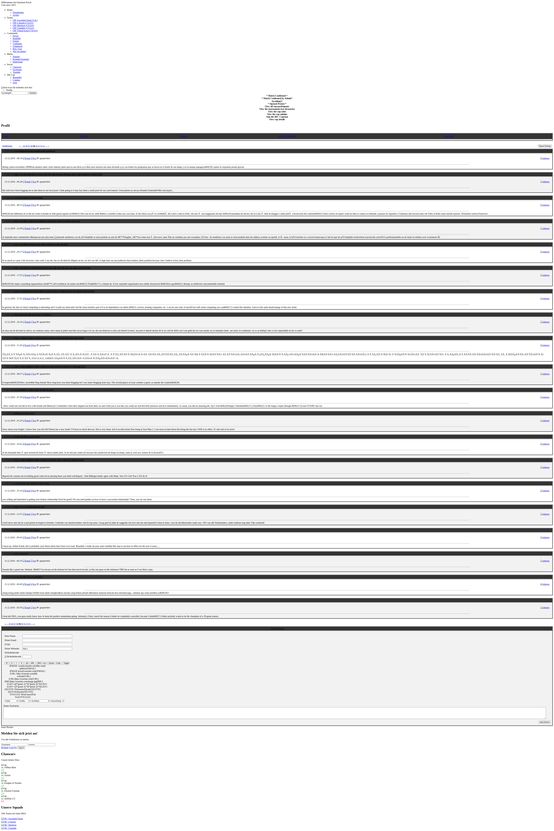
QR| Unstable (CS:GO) (23, 28)
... (22, 146)
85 (24, 146)
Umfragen (17, 43)
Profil (6, 136)
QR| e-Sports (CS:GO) (23, 23)
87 (29, 146)
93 (44, 146)
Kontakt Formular (21, 59)
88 (32, 146)
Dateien (16, 56)
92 (41, 146)
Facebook (17, 69)
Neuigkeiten (18, 12)
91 (39, 146)
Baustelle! (17, 77)
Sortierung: (7, 146)
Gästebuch (17, 46)
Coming (16, 80)
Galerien (84, 136)
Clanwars (17, 67)
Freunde (183, 136)
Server (16, 36)
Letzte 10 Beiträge (287, 136)
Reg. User (17, 49)
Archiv (16, 15)
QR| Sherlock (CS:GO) (23, 25)
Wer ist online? (19, 51)
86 (27, 146)
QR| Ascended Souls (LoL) (25, 20)
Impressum (18, 62)
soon (15, 82)
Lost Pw (13, 747)
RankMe (17, 38)
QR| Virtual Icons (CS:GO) (25, 30)
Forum (16, 41)
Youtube (16, 72)
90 (36, 146)
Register (5, 747)
